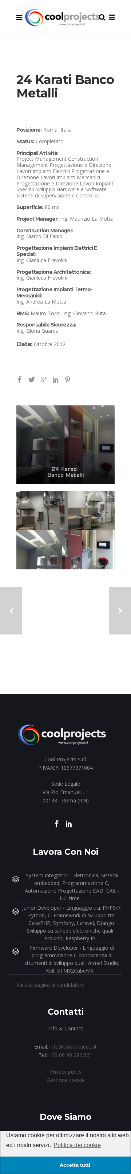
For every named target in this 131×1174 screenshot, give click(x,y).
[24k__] (65, 444)
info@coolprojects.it (73, 1046)
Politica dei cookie (77, 1145)
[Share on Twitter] (31, 379)
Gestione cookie (66, 1080)
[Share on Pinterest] (67, 379)
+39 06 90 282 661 (70, 1054)
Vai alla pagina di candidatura (50, 984)
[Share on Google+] (43, 379)
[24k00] (65, 530)
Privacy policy (66, 1071)
